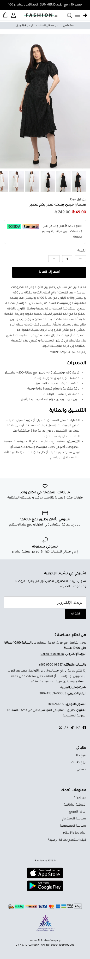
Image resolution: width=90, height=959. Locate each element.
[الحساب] (14, 15)
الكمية (82, 251)
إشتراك (75, 613)
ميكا (73, 199)
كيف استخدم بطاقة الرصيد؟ (67, 840)
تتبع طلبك (79, 755)
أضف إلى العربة (49, 272)
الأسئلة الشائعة (75, 805)
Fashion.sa (41, 861)
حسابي (81, 769)
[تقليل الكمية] (80, 258)
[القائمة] (77, 15)
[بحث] (67, 15)
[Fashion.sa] (41, 15)
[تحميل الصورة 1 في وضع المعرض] (45, 101)
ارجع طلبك (78, 762)
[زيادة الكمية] (54, 258)
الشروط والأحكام (74, 833)
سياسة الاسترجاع (73, 819)
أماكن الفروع (77, 812)
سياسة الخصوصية (73, 826)
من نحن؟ (80, 798)
